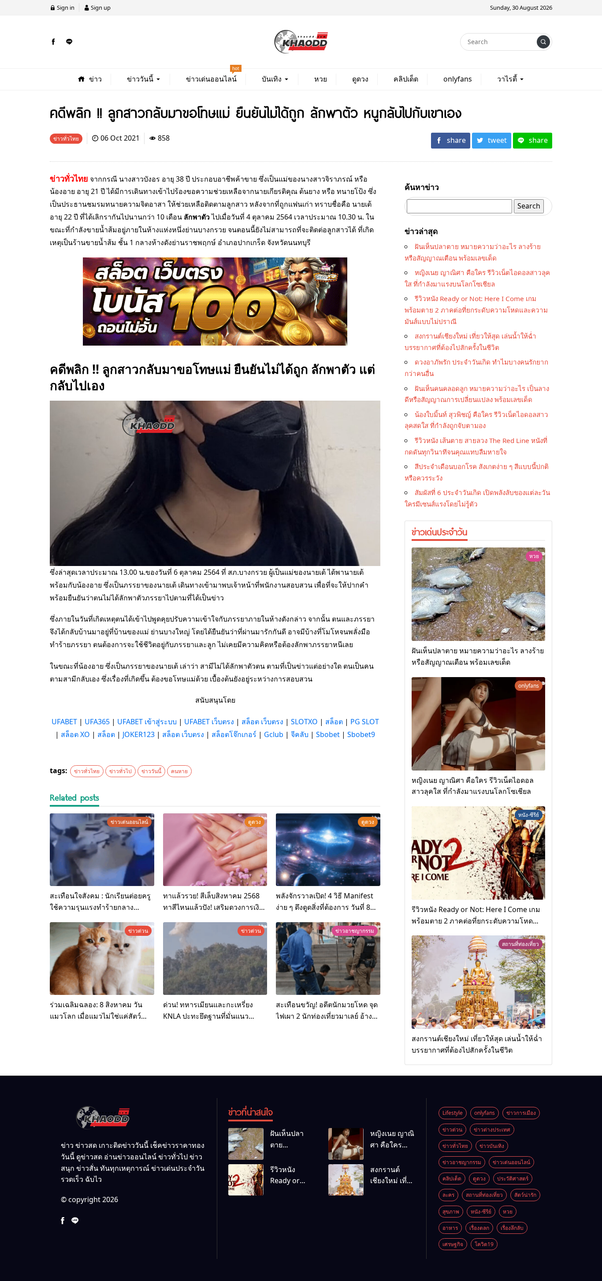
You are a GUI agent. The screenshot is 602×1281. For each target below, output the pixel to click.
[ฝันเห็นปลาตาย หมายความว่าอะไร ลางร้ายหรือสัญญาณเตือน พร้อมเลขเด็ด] (478, 594)
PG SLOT (364, 721)
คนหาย (179, 771)
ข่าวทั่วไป (120, 771)
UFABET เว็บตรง (209, 721)
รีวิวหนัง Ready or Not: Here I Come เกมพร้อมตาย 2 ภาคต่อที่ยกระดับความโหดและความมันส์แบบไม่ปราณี (476, 309)
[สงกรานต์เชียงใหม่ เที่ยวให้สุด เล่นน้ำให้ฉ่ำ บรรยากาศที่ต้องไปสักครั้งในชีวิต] (478, 982)
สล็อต (334, 721)
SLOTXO (304, 721)
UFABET (64, 721)
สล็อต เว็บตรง (262, 721)
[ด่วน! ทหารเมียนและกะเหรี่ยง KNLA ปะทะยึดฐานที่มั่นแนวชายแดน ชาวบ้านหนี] (215, 958)
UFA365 (97, 721)
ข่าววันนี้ (151, 771)
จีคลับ (299, 734)
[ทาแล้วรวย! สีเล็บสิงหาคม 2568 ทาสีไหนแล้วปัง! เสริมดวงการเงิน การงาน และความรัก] (215, 849)
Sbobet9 (361, 734)
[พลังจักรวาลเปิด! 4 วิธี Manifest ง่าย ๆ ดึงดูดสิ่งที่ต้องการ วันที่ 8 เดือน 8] (328, 849)
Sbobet (328, 734)
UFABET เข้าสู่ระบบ (147, 721)
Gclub (273, 734)
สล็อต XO (75, 734)
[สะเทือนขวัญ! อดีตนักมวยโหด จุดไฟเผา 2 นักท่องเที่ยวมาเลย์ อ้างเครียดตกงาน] (328, 958)
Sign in (65, 7)
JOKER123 (139, 734)
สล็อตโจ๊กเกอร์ (234, 734)
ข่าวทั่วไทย (87, 771)
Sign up (100, 7)
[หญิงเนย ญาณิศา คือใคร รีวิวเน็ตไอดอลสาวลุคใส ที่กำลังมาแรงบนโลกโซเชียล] (478, 724)
